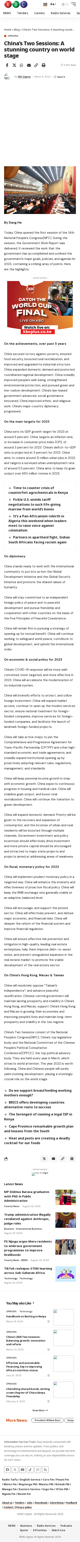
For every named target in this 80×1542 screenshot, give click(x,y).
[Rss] (45, 1469)
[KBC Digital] (16, 4)
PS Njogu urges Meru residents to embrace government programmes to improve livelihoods (28, 1248)
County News (11, 1206)
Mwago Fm (9, 1489)
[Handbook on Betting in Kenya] (63, 1317)
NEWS (24, 1260)
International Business (29, 1228)
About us (7, 1502)
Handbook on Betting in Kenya (26, 1316)
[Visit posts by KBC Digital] (8, 77)
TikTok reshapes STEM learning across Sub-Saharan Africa (28, 1270)
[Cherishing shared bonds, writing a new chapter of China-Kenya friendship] (63, 1390)
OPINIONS (13, 36)
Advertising (56, 1502)
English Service (30, 1479)
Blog (17, 29)
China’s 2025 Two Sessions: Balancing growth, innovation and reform (25, 1340)
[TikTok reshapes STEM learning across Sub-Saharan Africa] (65, 1274)
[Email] (29, 65)
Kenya (70, 1420)
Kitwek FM (62, 1484)
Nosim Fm (24, 1494)
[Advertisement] (40, 124)
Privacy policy (23, 1507)
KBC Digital (24, 76)
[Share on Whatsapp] (21, 65)
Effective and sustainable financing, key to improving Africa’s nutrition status (24, 1366)
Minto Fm (10, 1484)
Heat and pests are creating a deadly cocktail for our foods (37, 1140)
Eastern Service (29, 1489)
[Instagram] (37, 1469)
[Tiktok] (30, 1469)
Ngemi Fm (8, 1494)
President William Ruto (47, 1420)
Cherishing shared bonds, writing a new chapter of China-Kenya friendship (28, 1392)
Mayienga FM (28, 1484)
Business (9, 1228)
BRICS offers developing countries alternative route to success (34, 1104)
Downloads (41, 1502)
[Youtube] (22, 1469)
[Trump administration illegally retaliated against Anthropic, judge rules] (65, 1220)
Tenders (19, 1502)
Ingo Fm (48, 1489)
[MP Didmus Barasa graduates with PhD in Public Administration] (65, 1197)
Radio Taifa (10, 1479)
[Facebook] (7, 1469)
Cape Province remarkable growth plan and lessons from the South (38, 1128)
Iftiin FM (62, 1489)
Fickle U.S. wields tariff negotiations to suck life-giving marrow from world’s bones (34, 504)
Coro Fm (48, 1479)
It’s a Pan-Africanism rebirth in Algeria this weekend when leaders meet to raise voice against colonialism (37, 523)
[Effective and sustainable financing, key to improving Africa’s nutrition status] (63, 1363)
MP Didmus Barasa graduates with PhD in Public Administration (26, 1196)
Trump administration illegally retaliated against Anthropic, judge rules (27, 1218)
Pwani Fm (62, 1479)
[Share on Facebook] (7, 65)
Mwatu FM (46, 1484)
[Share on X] (14, 65)
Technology (10, 1278)
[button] (45, 4)
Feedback (71, 1502)
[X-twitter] (15, 1469)
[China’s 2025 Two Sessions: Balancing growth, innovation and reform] (63, 1338)
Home (7, 29)
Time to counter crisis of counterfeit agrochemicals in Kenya (38, 490)
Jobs (29, 1502)
